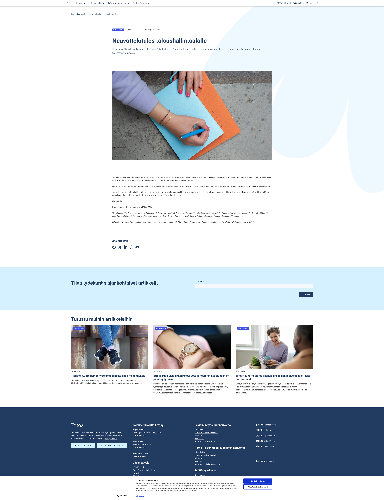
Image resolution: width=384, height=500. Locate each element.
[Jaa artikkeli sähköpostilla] (137, 247)
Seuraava (306, 295)
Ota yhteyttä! (111, 438)
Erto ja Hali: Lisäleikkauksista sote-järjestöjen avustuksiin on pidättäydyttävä (191, 377)
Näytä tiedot (140, 496)
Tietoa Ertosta (140, 3)
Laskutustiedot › (140, 456)
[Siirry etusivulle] (65, 3)
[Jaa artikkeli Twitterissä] (120, 247)
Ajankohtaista (81, 14)
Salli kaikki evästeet (257, 481)
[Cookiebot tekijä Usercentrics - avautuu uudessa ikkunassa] (122, 496)
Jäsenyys (80, 3)
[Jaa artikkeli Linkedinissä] (125, 247)
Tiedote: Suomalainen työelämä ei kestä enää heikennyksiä (108, 375)
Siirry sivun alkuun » (265, 461)
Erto (72, 14)
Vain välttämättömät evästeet (258, 487)
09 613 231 (199, 438)
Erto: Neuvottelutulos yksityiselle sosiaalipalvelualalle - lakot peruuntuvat (273, 377)
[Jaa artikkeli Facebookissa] (114, 247)
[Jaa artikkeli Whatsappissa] (131, 247)
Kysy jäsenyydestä (112, 445)
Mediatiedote (118, 30)
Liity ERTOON (83, 445)
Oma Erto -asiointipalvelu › (144, 470)
